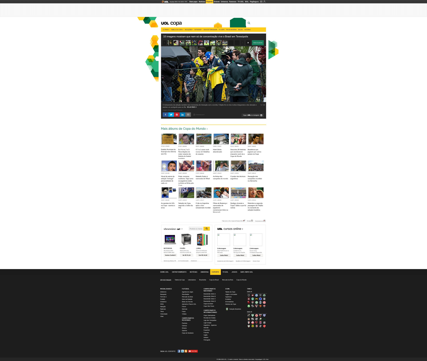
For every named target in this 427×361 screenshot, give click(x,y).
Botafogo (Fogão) (260, 295)
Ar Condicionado (183, 261)
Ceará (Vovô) (256, 319)
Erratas (249, 221)
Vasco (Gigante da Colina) (260, 326)
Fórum (184, 307)
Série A (249, 292)
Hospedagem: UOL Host (261, 359)
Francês (206, 332)
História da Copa (230, 304)
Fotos (184, 311)
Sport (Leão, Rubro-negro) (260, 306)
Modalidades (166, 289)
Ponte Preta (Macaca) (264, 322)
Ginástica (163, 302)
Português (207, 340)
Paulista (184, 323)
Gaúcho (184, 330)
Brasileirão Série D (210, 301)
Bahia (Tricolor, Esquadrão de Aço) (256, 295)
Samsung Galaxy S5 (170, 261)
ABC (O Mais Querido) (249, 315)
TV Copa (222, 29)
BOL (247, 2)
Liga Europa (207, 323)
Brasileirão (202, 280)
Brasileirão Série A (210, 294)
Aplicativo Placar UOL (189, 304)
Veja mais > (192, 107)
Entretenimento (179, 272)
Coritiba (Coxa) (252, 299)
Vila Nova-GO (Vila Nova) (264, 326)
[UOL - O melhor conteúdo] (164, 2)
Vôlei (161, 316)
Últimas (165, 29)
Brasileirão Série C (210, 299)
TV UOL (241, 2)
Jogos (234, 272)
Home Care (256, 261)
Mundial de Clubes (210, 318)
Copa (176, 23)
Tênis (162, 311)
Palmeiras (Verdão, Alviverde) (249, 306)
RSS (186, 351)
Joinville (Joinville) (249, 322)
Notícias (202, 2)
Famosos (232, 2)
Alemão (206, 328)
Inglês (205, 335)
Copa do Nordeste (187, 333)
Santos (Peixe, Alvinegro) (252, 306)
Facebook (179, 351)
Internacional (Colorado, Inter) (264, 302)
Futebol (162, 299)
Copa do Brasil (214, 280)
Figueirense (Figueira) (264, 299)
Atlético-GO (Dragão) (260, 315)
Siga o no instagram (251, 115)
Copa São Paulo (209, 306)
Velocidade (163, 314)
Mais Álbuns (257, 43)
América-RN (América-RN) (256, 315)
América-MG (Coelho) (252, 315)
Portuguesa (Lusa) (249, 326)
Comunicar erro (259, 221)
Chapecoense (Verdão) (264, 295)
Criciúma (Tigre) (256, 299)
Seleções (188, 29)
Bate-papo (193, 2)
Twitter (182, 351)
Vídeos (184, 314)
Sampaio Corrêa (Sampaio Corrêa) (252, 326)
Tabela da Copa (176, 29)
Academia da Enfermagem (225, 261)
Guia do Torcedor (210, 29)
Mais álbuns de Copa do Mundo (183, 128)
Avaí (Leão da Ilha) (264, 315)
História (247, 29)
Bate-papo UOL (247, 272)
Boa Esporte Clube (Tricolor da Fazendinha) (249, 319)
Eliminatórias (229, 302)
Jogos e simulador (231, 294)
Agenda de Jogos (187, 292)
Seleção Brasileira (235, 309)
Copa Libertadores (209, 315)
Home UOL (164, 272)
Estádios (197, 29)
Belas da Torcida (187, 302)
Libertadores (192, 280)
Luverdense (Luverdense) (260, 319)
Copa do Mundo (241, 280)
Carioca (184, 326)
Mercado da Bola (227, 280)
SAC (186, 1)
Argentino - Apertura (210, 325)
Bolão (240, 29)
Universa (224, 2)
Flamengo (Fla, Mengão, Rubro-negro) (249, 302)
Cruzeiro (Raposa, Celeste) (260, 299)
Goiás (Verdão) (256, 302)
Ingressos (228, 297)
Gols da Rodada (187, 299)
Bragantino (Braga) (252, 319)
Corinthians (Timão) (249, 299)
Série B (249, 312)
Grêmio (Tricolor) (260, 302)
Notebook (194, 261)
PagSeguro (254, 2)
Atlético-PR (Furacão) (252, 295)
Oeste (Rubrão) (256, 322)
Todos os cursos (258, 229)
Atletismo (163, 292)
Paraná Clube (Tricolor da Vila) (260, 322)
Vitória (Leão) (264, 306)
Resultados (185, 294)
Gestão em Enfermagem (243, 261)
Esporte (209, 2)
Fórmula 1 (163, 297)
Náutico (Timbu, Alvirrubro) (252, 322)
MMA (162, 304)
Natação (163, 307)
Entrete (217, 2)
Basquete (163, 294)
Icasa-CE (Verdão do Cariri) (264, 319)
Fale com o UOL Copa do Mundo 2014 (232, 221)
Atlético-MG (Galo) (249, 295)
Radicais (163, 309)
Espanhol (207, 330)
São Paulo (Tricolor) (256, 306)
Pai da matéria (231, 29)
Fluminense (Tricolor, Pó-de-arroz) (252, 302)
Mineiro (184, 328)
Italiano (206, 337)
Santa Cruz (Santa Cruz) (256, 326)
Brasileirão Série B (210, 296)
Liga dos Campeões (210, 320)
